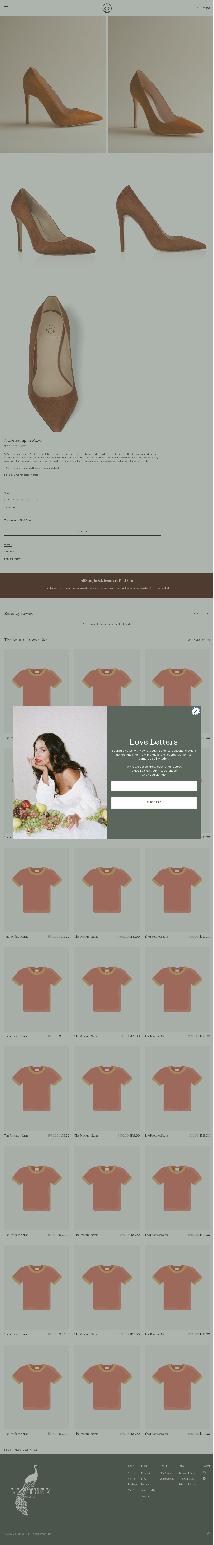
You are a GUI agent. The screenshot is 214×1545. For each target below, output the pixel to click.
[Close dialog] (194, 711)
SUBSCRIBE (152, 802)
